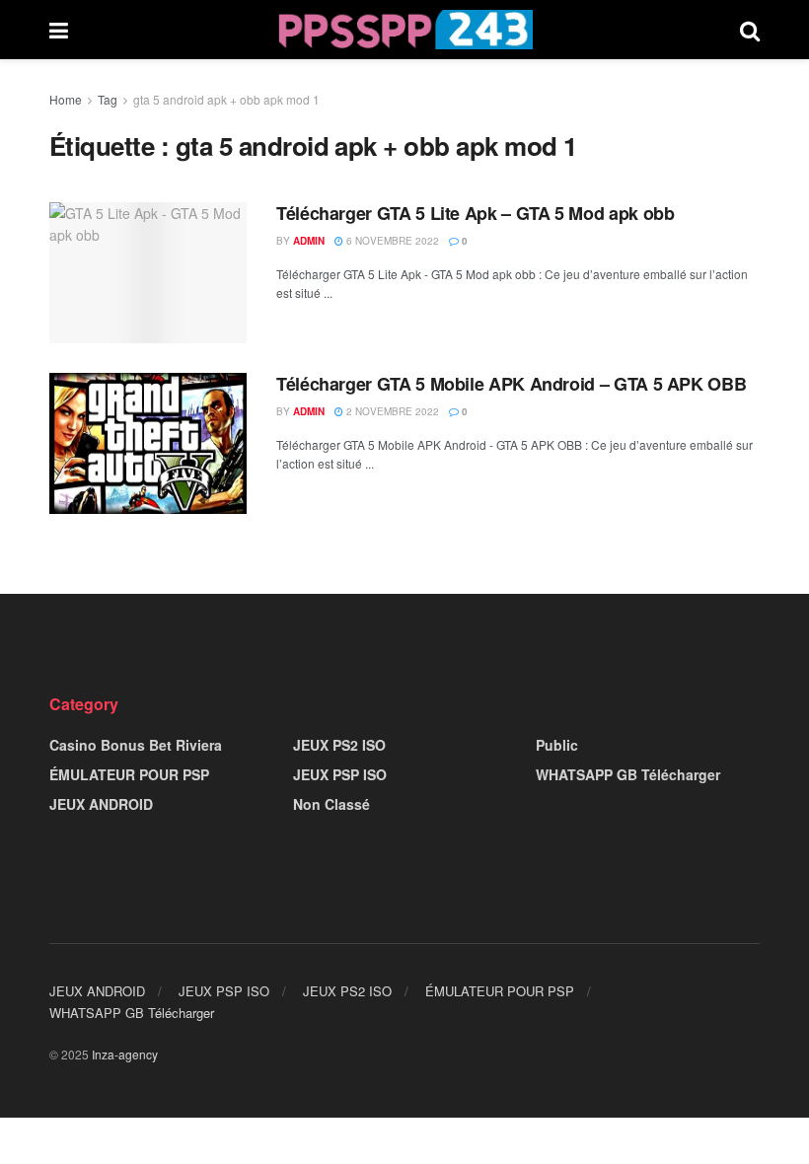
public (557, 745)
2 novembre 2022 (391, 411)
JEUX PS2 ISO (339, 745)
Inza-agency (125, 1054)
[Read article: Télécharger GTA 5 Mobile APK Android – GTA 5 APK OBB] (148, 443)
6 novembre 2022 (391, 241)
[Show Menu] (58, 29)
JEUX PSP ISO (340, 774)
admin (309, 241)
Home (65, 99)
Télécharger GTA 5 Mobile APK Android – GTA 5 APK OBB (511, 384)
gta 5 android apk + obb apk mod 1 (226, 99)
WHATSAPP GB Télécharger (628, 774)
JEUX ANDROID (101, 804)
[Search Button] (750, 29)
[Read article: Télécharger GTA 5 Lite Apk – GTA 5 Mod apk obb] (148, 272)
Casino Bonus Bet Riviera (135, 745)
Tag (107, 99)
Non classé (331, 804)
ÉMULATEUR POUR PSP (129, 774)
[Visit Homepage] (404, 29)
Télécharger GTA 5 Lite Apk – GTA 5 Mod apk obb (475, 213)
